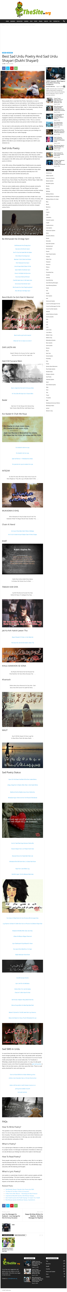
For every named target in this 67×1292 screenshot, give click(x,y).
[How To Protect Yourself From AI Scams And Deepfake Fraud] (49, 139)
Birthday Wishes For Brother (52, 196)
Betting (47, 188)
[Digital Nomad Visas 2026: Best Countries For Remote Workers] (49, 131)
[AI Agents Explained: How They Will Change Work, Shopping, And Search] (49, 162)
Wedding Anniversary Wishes (53, 403)
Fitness (47, 267)
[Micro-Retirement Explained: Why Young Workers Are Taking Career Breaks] (49, 108)
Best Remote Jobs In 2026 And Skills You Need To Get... (59, 147)
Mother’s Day (49, 335)
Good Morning (49, 280)
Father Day (48, 259)
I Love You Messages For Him (53, 306)
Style (47, 387)
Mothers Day (49, 337)
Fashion (48, 256)
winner (47, 408)
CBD (47, 214)
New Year (48, 353)
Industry (48, 311)
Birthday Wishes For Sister (52, 199)
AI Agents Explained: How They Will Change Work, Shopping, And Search (59, 162)
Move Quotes (49, 343)
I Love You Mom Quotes (51, 309)
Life (47, 324)
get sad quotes (36, 1064)
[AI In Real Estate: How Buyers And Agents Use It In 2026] (49, 124)
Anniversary (49, 173)
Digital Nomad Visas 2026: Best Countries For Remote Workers (59, 131)
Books (47, 204)
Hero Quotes (49, 295)
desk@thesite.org (12, 1278)
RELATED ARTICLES (7, 1235)
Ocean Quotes (49, 356)
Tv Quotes (48, 397)
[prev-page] (40, 1235)
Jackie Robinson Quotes (52, 314)
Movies (47, 348)
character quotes (50, 220)
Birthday (48, 191)
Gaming (26, 21)
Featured (48, 262)
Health (46, 21)
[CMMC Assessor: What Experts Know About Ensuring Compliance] (55, 73)
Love (47, 327)
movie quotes (49, 345)
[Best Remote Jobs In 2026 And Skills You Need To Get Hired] (49, 147)
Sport (35, 21)
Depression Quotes (50, 230)
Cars (47, 209)
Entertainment (49, 246)
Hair (47, 290)
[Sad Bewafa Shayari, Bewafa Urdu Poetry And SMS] (8, 1242)
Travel (40, 21)
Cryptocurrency (49, 225)
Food (47, 269)
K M (4, 63)
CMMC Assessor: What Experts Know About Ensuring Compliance (55, 82)
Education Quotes (50, 243)
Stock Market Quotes (51, 384)
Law (47, 322)
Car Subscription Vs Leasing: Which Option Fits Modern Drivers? (59, 116)
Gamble (48, 275)
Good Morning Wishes (51, 285)
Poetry (7, 24)
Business (12, 21)
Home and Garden (50, 301)
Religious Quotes (50, 374)
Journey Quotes (50, 316)
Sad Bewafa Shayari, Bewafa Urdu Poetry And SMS (7, 1249)
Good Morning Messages (52, 282)
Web (47, 400)
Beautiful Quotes (50, 183)
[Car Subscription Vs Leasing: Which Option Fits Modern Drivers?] (49, 116)
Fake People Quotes (51, 254)
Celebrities (48, 217)
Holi (47, 298)
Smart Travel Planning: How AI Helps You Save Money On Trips (58, 100)
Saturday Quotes (50, 379)
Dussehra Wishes (50, 235)
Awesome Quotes (50, 178)
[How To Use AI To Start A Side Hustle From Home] (49, 154)
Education (19, 21)
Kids (47, 319)
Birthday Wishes (50, 194)
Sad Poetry (9, 52)
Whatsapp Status (50, 405)
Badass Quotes (49, 181)
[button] (64, 21)
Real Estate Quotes (50, 369)
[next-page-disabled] (42, 1235)
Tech (31, 21)
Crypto (47, 222)
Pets (47, 361)
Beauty (47, 186)
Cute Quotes (49, 228)
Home (7, 21)
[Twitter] (8, 68)
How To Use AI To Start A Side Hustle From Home (59, 154)
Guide (47, 288)
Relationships (49, 371)
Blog (47, 201)
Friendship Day (49, 272)
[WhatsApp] (16, 68)
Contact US (56, 21)
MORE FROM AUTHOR (20, 1235)
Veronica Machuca (50, 86)
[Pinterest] (12, 68)
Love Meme (49, 332)
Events (47, 251)
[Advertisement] (33, 39)
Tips (51, 21)
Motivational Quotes (50, 340)
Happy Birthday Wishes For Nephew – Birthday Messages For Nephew (34, 1216)
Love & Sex (48, 329)
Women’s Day (49, 410)
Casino (47, 212)
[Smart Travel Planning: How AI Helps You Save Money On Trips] (49, 100)
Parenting (48, 358)
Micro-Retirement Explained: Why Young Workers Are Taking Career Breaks (59, 108)
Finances (48, 264)
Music (47, 350)
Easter (47, 238)
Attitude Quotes (49, 175)
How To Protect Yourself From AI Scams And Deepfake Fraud (59, 139)
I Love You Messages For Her (53, 303)
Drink (47, 233)
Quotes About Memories (51, 366)
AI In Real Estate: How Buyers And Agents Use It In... (58, 124)
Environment (49, 248)
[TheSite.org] (33, 9)
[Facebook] (4, 68)
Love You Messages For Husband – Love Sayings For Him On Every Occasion (11, 1216)
